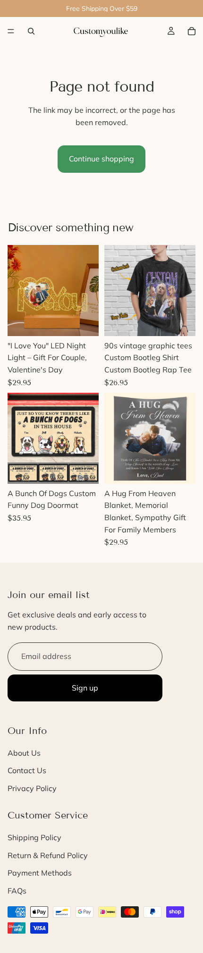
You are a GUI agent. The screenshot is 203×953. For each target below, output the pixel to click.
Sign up (85, 687)
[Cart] (191, 31)
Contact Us (27, 770)
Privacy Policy (32, 788)
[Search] (31, 31)
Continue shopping (101, 158)
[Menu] (11, 31)
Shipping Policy (34, 837)
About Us (24, 753)
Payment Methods (40, 872)
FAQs (17, 890)
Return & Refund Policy (48, 855)
